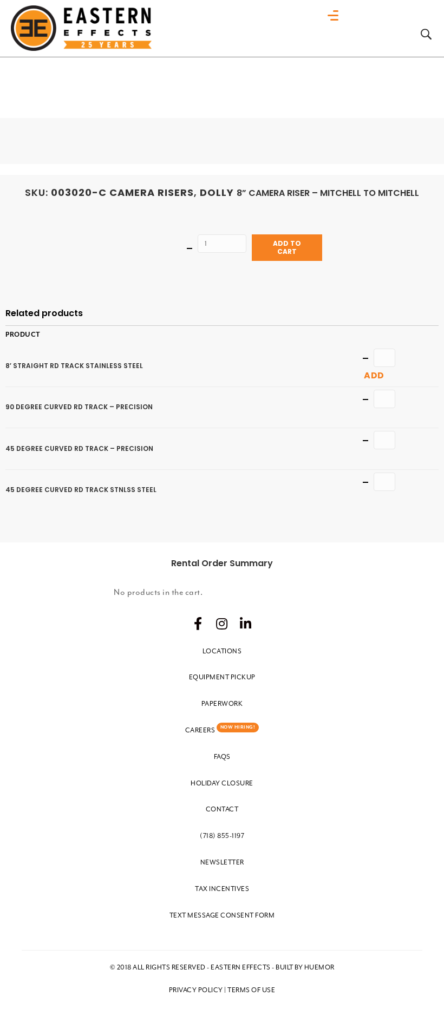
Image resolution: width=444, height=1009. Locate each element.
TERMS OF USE (251, 990)
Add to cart (287, 247)
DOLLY (217, 192)
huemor (319, 967)
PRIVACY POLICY (196, 990)
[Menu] (335, 15)
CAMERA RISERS (151, 192)
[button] (198, 623)
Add (374, 375)
